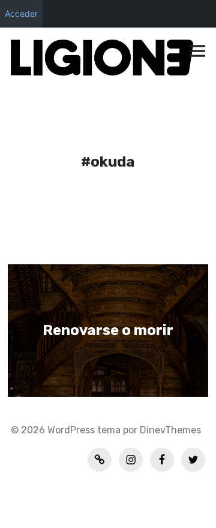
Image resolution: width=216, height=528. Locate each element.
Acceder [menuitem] (21, 13)
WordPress (71, 430)
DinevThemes (169, 430)
